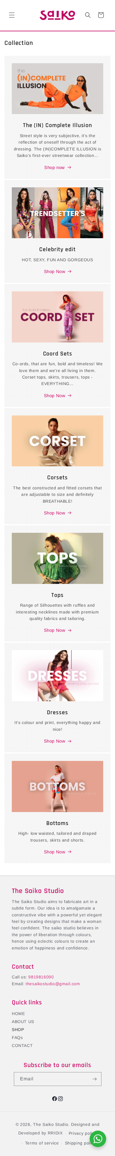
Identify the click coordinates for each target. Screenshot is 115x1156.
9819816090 (41, 977)
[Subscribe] (94, 1079)
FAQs (17, 1037)
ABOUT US (23, 1021)
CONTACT (22, 1045)
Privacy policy (83, 1133)
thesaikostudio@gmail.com (53, 983)
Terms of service (42, 1143)
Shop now (54, 167)
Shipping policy (80, 1143)
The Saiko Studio (50, 1124)
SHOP (18, 1029)
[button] (11, 15)
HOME (18, 1013)
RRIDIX (55, 1133)
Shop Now (54, 271)
